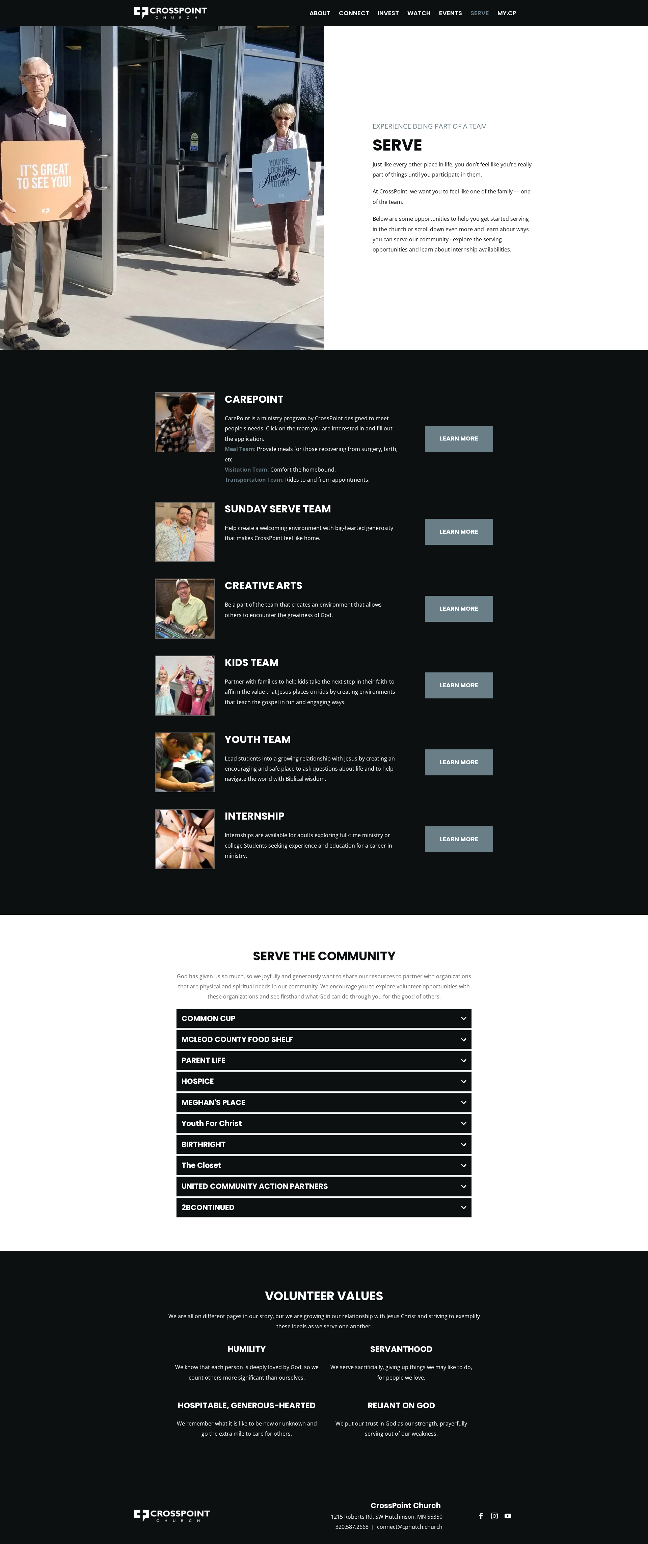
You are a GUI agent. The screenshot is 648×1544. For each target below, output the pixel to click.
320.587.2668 (352, 1526)
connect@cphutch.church (409, 1526)
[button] (324, 1018)
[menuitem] (319, 13)
